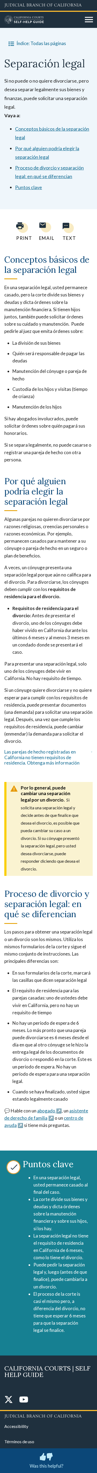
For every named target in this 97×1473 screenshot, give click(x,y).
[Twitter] (8, 1400)
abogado (46, 1111)
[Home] (42, 19)
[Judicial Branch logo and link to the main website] (48, 5)
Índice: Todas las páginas (41, 43)
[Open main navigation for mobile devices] (89, 20)
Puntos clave (28, 187)
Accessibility (16, 1426)
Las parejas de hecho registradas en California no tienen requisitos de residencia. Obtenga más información (42, 757)
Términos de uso (19, 1441)
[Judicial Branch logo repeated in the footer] (48, 1415)
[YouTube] (23, 1400)
